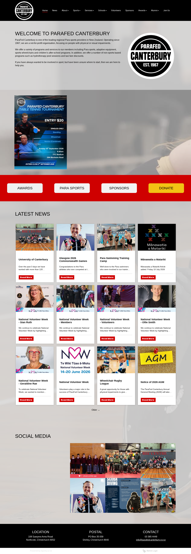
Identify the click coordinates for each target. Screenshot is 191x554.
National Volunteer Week (74, 382)
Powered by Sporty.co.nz (41, 551)
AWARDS (25, 188)
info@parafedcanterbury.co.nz (151, 540)
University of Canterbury (33, 259)
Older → (96, 410)
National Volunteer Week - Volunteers (114, 321)
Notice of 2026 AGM (152, 382)
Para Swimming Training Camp (114, 259)
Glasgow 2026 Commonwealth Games (73, 259)
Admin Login (152, 551)
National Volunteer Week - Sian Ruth (33, 321)
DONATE (166, 188)
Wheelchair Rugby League (111, 382)
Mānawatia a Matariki (153, 259)
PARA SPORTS (72, 188)
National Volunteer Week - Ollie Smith (155, 321)
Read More (26, 277)
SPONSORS (119, 188)
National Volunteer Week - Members (74, 321)
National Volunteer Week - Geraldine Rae (33, 382)
